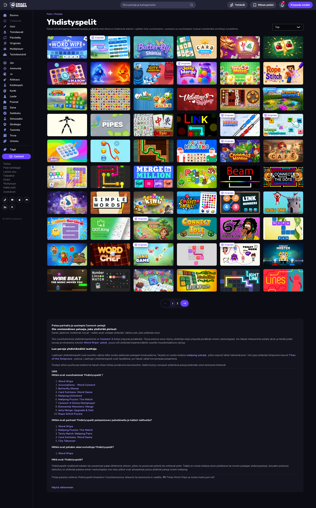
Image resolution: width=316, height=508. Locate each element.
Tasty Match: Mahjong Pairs (75, 433)
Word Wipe (65, 381)
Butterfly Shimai (68, 388)
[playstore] (12, 207)
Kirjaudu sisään (300, 5)
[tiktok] (5, 200)
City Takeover (67, 441)
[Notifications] (282, 5)
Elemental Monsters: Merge (75, 406)
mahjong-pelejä (196, 355)
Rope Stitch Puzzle (70, 414)
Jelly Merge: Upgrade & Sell (76, 410)
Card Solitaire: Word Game (75, 392)
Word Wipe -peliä (95, 342)
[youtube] (12, 200)
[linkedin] (5, 207)
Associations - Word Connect (76, 385)
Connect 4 (106, 339)
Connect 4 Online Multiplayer (76, 403)
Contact (19, 156)
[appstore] (19, 200)
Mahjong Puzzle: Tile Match (75, 399)
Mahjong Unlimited (70, 396)
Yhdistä (58, 14)
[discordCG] (27, 200)
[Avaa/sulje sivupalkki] (5, 5)
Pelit (49, 14)
